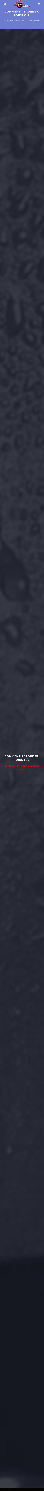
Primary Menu (39, 4)
